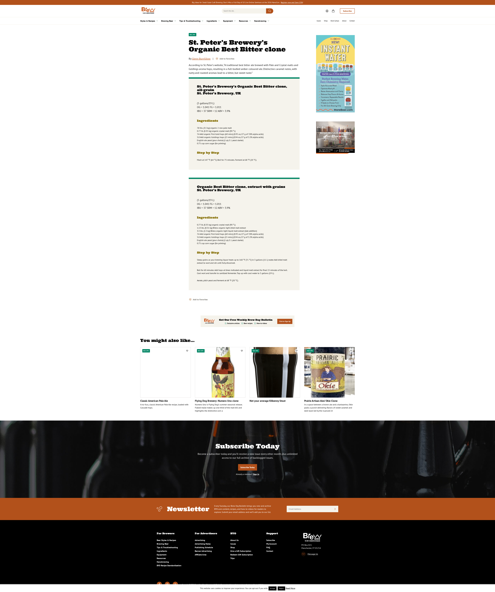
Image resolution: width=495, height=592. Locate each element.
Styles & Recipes (147, 21)
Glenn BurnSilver (201, 58)
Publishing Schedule (204, 547)
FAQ (268, 547)
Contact (352, 21)
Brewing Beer (167, 21)
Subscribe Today (247, 467)
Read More (290, 588)
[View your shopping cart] (333, 11)
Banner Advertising (203, 551)
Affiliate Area (200, 554)
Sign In (256, 474)
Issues (319, 21)
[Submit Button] (269, 11)
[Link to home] (148, 11)
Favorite (216, 58)
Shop (326, 21)
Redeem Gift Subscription (241, 554)
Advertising (200, 540)
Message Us (313, 554)
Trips (232, 558)
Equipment (228, 21)
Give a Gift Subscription (240, 551)
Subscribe (347, 11)
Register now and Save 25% (292, 2)
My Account (271, 543)
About (344, 21)
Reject (281, 588)
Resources (243, 21)
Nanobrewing (260, 21)
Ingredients (212, 21)
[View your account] (327, 11)
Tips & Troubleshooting (189, 21)
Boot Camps (335, 21)
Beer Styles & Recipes (166, 540)
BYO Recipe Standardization (169, 565)
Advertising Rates (203, 543)
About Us (234, 540)
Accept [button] (272, 588)
